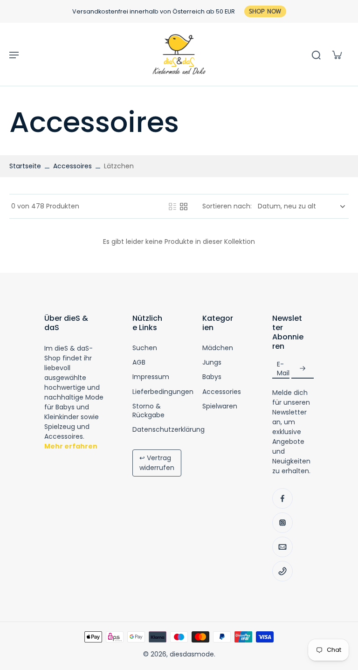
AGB (138, 362)
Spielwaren (219, 406)
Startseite (25, 166)
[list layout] (172, 206)
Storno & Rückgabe (148, 411)
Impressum (150, 377)
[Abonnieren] (302, 369)
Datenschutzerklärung (168, 429)
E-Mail (283, 368)
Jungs (211, 362)
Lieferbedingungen (162, 391)
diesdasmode (192, 654)
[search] (316, 54)
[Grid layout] (183, 206)
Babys (211, 377)
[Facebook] (282, 498)
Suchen (144, 348)
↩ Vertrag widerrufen (156, 462)
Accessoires (72, 166)
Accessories (221, 391)
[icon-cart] (336, 54)
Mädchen (217, 348)
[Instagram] (282, 522)
